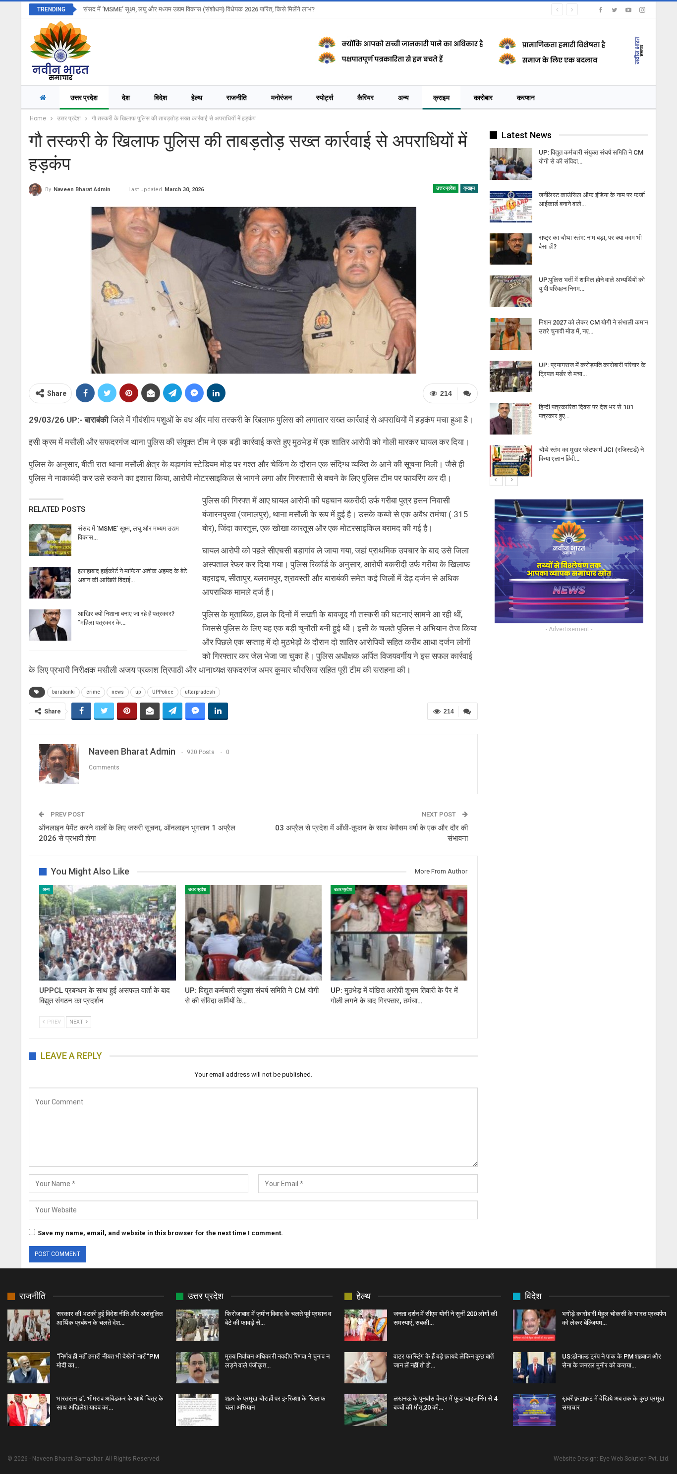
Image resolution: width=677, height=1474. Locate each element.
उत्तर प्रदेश (84, 98)
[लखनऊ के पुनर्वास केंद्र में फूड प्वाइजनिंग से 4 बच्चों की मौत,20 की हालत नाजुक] (365, 1410)
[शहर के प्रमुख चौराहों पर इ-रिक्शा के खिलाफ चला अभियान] (197, 1410)
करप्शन (526, 98)
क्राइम (441, 98)
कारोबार (483, 98)
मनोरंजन (281, 98)
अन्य (403, 98)
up (138, 692)
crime (93, 692)
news (118, 692)
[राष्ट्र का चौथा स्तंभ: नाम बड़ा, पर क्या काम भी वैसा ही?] (511, 249)
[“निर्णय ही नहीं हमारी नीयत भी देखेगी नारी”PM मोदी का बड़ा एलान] (28, 1368)
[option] (569, 312)
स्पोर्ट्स (324, 98)
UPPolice (162, 692)
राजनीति (236, 98)
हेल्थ (196, 98)
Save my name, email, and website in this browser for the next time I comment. (160, 1233)
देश (126, 98)
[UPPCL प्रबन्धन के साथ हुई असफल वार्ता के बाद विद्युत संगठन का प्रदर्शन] (107, 933)
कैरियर (365, 98)
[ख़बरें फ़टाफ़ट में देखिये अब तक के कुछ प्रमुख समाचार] (534, 1410)
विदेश (160, 98)
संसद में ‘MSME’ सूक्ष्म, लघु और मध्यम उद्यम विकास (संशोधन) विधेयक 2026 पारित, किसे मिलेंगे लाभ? (199, 9)
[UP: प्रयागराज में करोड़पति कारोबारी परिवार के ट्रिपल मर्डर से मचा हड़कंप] (511, 376)
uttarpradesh (200, 692)
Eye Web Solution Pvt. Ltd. (635, 1458)
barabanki (63, 692)
